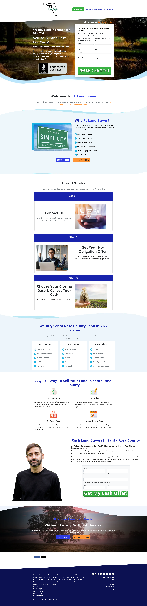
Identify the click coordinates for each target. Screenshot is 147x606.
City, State (81, 52)
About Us (111, 582)
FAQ (104, 9)
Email (97, 61)
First (79, 49)
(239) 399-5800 (105, 22)
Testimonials (98, 9)
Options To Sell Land (108, 577)
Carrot (58, 599)
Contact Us (110, 9)
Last (96, 49)
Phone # (80, 61)
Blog (112, 589)
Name (80, 43)
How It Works (89, 9)
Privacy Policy (110, 587)
